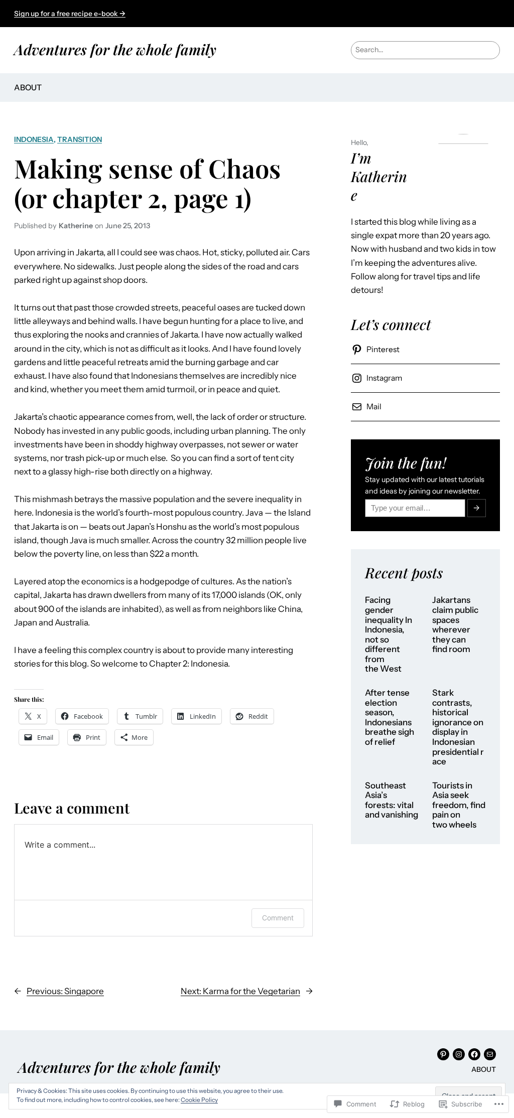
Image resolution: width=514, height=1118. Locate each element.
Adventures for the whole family (115, 49)
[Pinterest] (443, 1054)
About (28, 87)
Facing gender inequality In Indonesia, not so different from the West (388, 634)
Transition (79, 139)
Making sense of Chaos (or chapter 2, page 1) (147, 182)
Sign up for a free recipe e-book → (69, 13)
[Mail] (490, 1054)
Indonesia (34, 139)
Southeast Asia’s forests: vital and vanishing (391, 800)
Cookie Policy (199, 1099)
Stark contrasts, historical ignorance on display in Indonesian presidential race (458, 727)
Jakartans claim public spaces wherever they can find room (455, 624)
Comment (278, 917)
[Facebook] (474, 1054)
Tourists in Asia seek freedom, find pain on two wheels (458, 805)
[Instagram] (459, 1054)
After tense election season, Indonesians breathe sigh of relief (389, 717)
